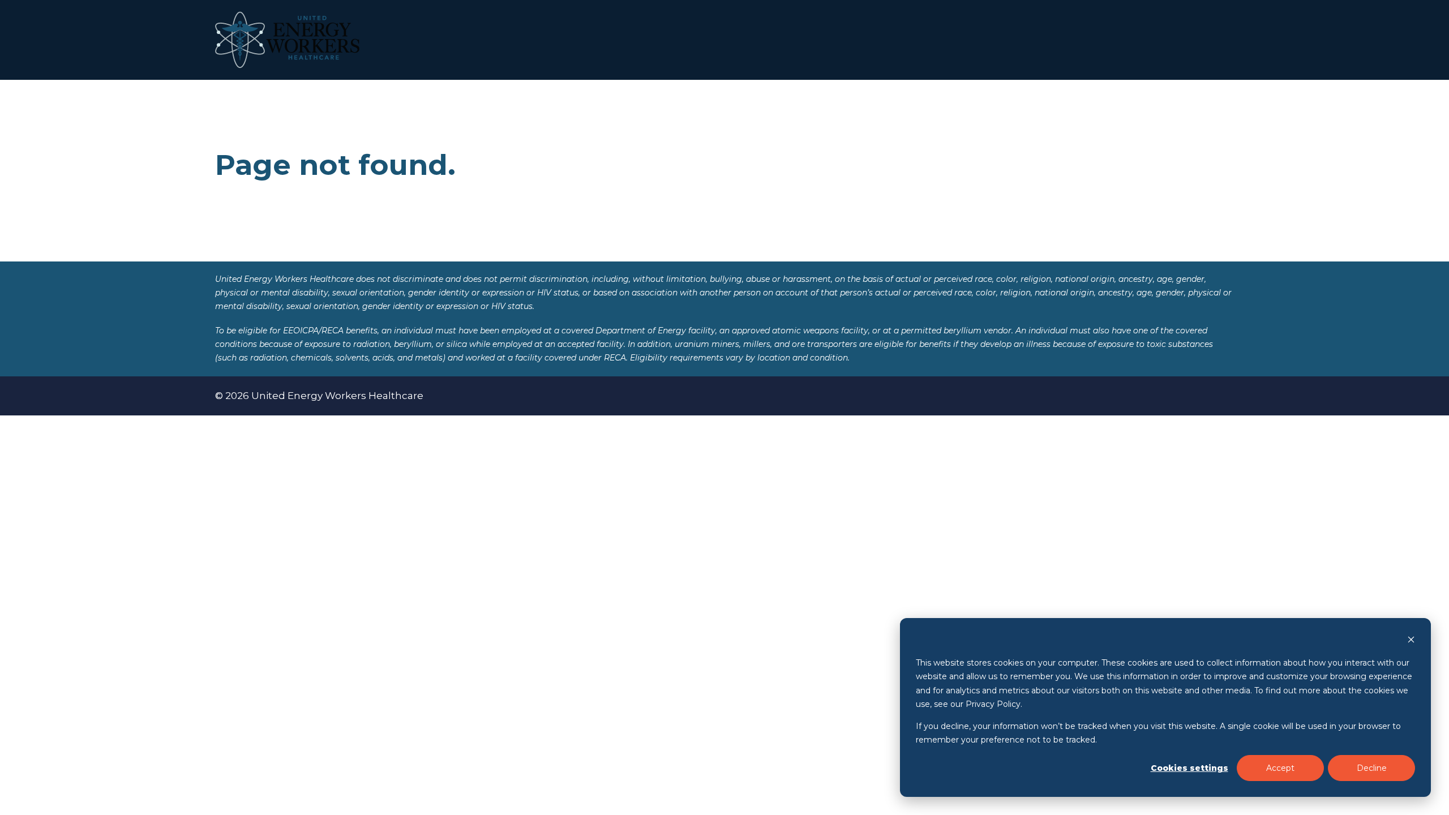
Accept (1280, 768)
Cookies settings (1189, 768)
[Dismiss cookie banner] (1411, 641)
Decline (1372, 768)
